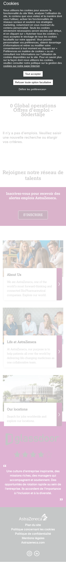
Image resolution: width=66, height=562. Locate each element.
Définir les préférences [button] (32, 89)
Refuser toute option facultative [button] (33, 82)
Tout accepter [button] (33, 73)
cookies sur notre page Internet (21, 65)
